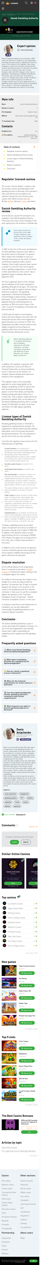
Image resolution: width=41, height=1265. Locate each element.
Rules (4, 1213)
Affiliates (5, 1253)
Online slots (6, 1199)
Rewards (5, 1221)
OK (33, 1261)
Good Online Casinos (9, 1147)
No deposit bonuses (9, 1217)
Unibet (24, 201)
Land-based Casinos (28, 1204)
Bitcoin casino (25, 1188)
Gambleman (23, 1054)
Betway (10, 201)
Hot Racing (23, 978)
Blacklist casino (8, 1184)
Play (13, 883)
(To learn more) (20, 1261)
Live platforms (25, 1227)
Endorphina (22, 1044)
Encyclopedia (7, 1228)
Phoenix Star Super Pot (27, 1016)
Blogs (22, 1238)
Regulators (24, 1215)
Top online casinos (9, 1209)
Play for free (28, 973)
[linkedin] (18, 739)
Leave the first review (24, 32)
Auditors (23, 1219)
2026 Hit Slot (23, 1078)
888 (28, 199)
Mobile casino (25, 1192)
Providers (5, 1224)
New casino (6, 1181)
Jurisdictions (25, 1212)
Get (29, 1132)
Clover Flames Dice (25, 1066)
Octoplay (21, 1095)
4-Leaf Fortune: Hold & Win (27, 1091)
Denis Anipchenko (27, 50)
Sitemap (23, 1223)
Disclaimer (6, 1242)
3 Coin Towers (23, 1041)
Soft (22, 1208)
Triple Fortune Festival (27, 966)
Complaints (24, 1200)
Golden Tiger (23, 1003)
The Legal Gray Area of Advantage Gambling (18, 1151)
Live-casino (24, 1196)
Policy (4, 1246)
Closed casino (7, 1188)
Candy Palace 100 (25, 991)
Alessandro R (20, 814)
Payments (24, 1184)
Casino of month (26, 1181)
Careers (5, 1249)
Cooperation (6, 1238)
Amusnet (21, 968)
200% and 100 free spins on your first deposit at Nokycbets (29, 1122)
